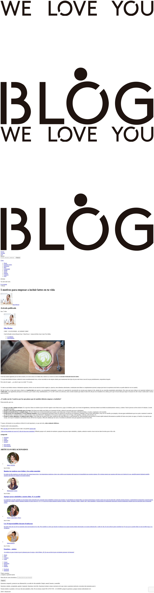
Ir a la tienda (4, 284)
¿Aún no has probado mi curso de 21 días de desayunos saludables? (18, 431)
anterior (7, 444)
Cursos (5, 562)
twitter (5, 439)
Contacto (6, 274)
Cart (2, 254)
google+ (6, 442)
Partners (6, 273)
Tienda (5, 270)
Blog (5, 267)
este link (5, 428)
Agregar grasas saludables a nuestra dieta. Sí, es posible (22, 496)
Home (5, 263)
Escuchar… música (10, 549)
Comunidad (7, 269)
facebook (6, 437)
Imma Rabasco (11, 543)
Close (2, 260)
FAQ (5, 276)
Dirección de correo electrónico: (9, 577)
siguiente (7, 446)
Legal (5, 559)
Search (2, 251)
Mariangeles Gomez (12, 490)
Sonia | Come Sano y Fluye (14, 517)
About (5, 272)
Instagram (6, 570)
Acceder (3, 253)
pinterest (6, 440)
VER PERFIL (10, 338)
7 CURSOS (10, 336)
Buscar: (2, 256)
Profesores (6, 266)
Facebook (6, 569)
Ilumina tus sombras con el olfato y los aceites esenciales (22, 471)
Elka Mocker (16, 304)
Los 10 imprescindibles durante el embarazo (18, 523)
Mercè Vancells (11, 465)
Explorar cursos (8, 264)
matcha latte (33, 428)
